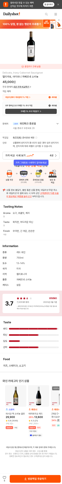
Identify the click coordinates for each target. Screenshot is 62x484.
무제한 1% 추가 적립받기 (30, 111)
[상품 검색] (46, 14)
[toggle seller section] (57, 124)
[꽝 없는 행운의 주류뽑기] (31, 24)
